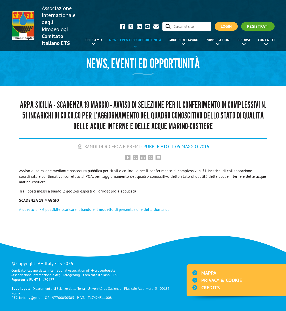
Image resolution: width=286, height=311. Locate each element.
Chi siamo (93, 40)
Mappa (208, 273)
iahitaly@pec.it (30, 297)
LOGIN (226, 26)
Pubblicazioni (218, 40)
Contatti (266, 40)
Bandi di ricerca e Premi (112, 147)
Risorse (244, 40)
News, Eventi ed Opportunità (135, 40)
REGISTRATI (258, 26)
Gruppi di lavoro (183, 40)
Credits (210, 287)
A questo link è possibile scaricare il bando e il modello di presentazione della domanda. (94, 209)
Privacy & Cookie (221, 280)
